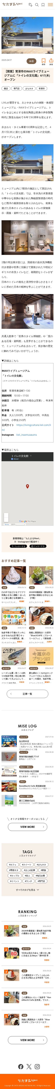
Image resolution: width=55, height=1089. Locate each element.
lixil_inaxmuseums (26, 434)
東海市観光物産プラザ (29, 756)
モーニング (6, 602)
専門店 (42, 881)
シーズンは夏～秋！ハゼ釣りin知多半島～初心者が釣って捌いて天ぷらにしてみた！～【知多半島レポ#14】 (13, 679)
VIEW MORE (27, 826)
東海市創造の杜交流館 (29, 771)
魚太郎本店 (24, 741)
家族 (44, 870)
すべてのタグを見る (26, 889)
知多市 (46, 1004)
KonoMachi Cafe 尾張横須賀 (32, 786)
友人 (28, 875)
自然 (10, 683)
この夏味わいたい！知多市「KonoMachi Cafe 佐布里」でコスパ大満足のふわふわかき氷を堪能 (36, 1000)
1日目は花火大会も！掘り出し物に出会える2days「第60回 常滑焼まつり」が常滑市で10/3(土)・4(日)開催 (36, 957)
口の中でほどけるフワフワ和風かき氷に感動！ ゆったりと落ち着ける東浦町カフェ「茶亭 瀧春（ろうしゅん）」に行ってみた (14, 598)
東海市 (47, 601)
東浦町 (21, 601)
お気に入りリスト (43, 5)
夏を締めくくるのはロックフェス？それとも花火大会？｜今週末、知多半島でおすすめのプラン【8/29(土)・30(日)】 (41, 679)
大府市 (49, 642)
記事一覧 (27, 693)
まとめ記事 (17, 642)
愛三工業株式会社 (27, 800)
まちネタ (42, 864)
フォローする (39, 546)
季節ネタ (16, 683)
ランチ (12, 602)
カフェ (31, 602)
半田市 (21, 682)
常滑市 (46, 960)
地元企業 (41, 875)
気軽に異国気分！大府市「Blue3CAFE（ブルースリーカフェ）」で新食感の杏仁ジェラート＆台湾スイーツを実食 (41, 638)
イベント (32, 683)
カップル (15, 875)
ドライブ (5, 683)
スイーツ (38, 602)
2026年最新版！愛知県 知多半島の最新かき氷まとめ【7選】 (41, 595)
